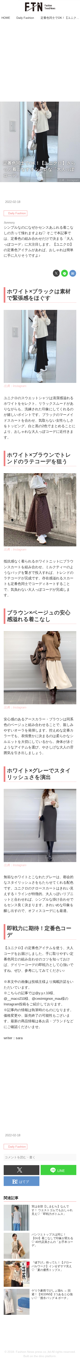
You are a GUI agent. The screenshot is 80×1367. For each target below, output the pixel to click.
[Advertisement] (40, 61)
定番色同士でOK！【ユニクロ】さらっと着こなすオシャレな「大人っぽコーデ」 (39, 169)
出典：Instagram (69, 180)
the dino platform (45, 1356)
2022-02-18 (12, 202)
